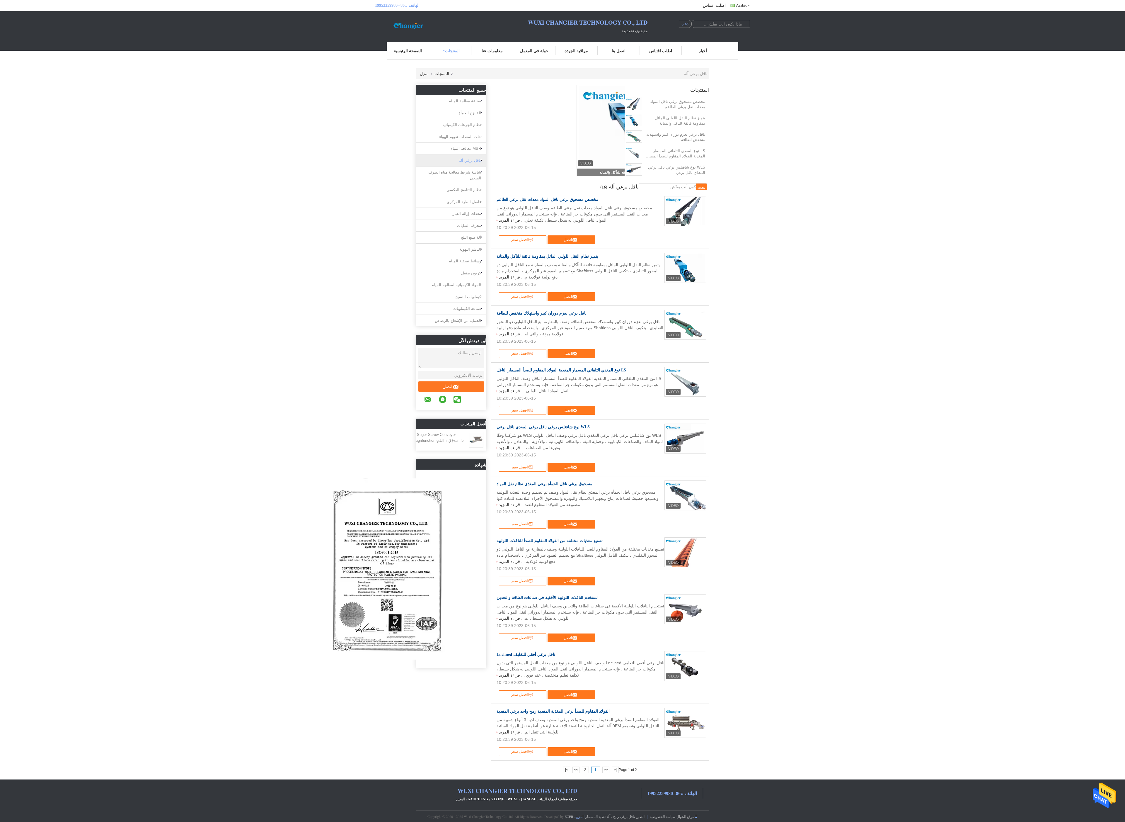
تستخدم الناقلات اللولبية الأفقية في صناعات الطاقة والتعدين (547, 597)
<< (606, 770)
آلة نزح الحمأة (469, 113)
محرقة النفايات (469, 225)
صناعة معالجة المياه (465, 101)
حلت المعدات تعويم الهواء (460, 137)
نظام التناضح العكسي (463, 190)
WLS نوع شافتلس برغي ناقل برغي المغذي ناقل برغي (676, 170)
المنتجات (452, 50)
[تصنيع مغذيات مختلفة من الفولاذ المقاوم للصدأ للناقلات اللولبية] (685, 552)
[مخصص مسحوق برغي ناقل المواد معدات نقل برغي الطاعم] (633, 104)
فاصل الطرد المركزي (464, 202)
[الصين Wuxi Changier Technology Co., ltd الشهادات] (387, 569)
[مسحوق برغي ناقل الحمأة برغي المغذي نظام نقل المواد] (685, 495)
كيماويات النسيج (468, 297)
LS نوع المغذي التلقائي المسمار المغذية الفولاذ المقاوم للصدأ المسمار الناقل (674, 154)
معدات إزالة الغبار (467, 213)
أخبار (703, 50)
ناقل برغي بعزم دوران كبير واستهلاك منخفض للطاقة (675, 137)
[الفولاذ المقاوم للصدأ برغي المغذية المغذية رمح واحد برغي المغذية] (685, 723)
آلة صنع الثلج (471, 237)
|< (615, 770)
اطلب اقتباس (714, 5)
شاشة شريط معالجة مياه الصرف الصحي (454, 175)
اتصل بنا (618, 50)
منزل (424, 73)
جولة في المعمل (534, 50)
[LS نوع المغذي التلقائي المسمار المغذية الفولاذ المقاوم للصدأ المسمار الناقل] (633, 153)
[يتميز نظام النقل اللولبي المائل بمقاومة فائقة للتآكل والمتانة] (633, 120)
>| (566, 770)
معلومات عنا (492, 50)
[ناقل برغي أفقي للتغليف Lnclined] (685, 666)
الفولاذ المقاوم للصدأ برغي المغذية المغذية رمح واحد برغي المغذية (553, 711)
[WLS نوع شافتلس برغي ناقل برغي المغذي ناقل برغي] (633, 169)
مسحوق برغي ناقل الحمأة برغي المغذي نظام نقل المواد (544, 484)
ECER (569, 816)
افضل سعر (519, 239)
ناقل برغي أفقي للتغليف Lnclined (526, 654)
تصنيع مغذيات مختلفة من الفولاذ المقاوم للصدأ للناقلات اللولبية (550, 541)
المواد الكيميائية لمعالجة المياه (456, 285)
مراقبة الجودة (576, 50)
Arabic (741, 5)
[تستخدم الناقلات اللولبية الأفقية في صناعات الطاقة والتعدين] (685, 609)
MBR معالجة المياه (466, 148)
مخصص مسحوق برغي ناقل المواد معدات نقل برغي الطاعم (677, 104)
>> (576, 770)
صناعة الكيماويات (467, 308)
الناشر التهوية (470, 249)
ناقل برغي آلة (470, 160)
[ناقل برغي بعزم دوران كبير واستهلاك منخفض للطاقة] (633, 136)
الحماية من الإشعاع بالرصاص (458, 320)
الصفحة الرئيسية (408, 50)
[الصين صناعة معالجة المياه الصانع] (407, 26)
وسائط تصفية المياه (465, 261)
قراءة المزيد (509, 220)
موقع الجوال (685, 816)
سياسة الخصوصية (663, 816)
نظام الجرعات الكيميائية (461, 125)
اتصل (447, 386)
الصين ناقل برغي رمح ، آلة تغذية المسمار (615, 816)
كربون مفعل (471, 273)
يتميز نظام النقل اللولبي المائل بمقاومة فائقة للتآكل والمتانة (680, 120)
